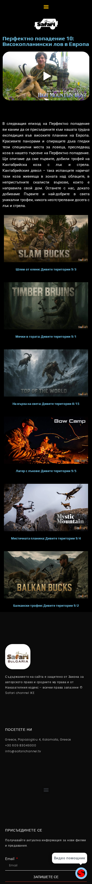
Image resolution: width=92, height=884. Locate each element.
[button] (46, 6)
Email (10, 859)
